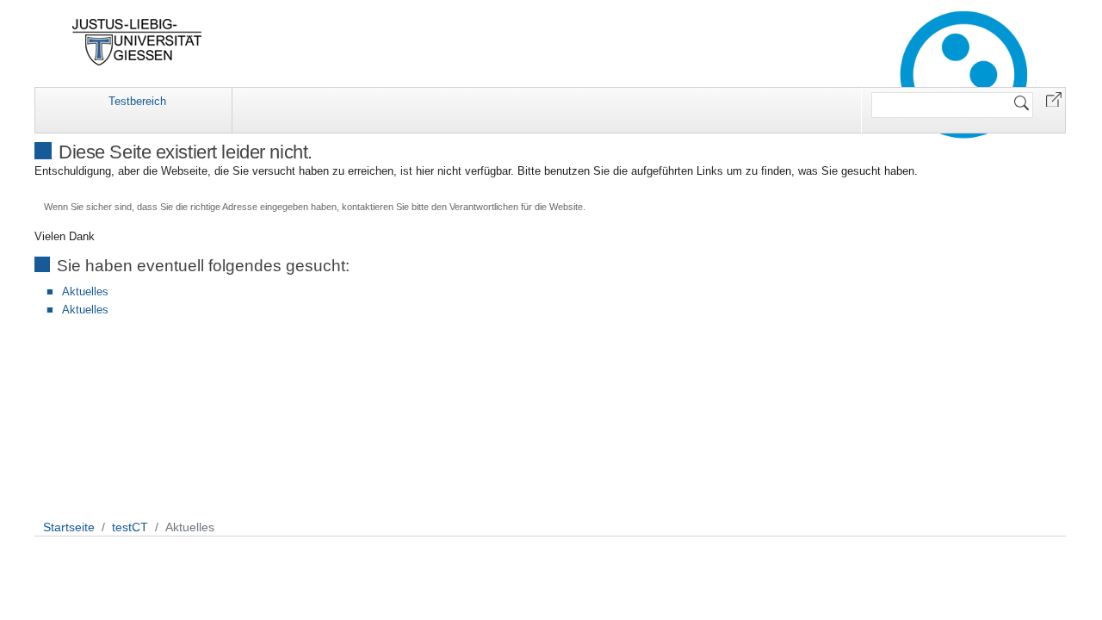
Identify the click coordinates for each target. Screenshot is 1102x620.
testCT (130, 527)
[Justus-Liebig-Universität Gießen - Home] (137, 42)
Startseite (69, 527)
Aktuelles (85, 291)
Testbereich (137, 101)
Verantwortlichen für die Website (516, 207)
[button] (1054, 98)
